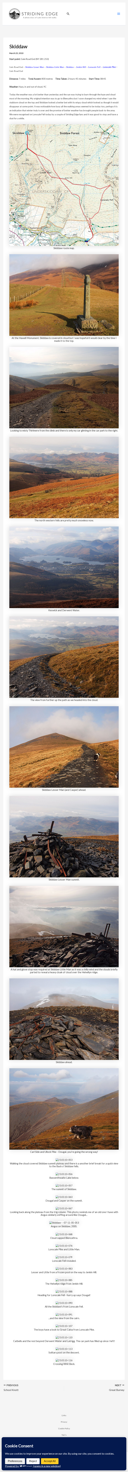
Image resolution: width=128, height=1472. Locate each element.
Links (64, 1415)
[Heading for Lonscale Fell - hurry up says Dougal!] (64, 1291)
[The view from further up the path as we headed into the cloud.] (63, 656)
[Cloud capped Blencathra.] (64, 1234)
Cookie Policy (64, 1428)
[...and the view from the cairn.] (64, 1314)
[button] (68, 14)
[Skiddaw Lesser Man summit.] (63, 836)
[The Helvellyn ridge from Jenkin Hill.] (64, 1279)
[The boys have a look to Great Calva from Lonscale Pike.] (64, 1325)
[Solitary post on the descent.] (64, 1348)
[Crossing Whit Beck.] (64, 1360)
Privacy (64, 1422)
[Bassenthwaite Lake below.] (64, 1173)
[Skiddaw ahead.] (63, 1018)
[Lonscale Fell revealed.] (64, 1256)
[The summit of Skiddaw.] (64, 1185)
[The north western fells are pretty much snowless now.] (63, 477)
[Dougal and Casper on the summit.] (64, 1196)
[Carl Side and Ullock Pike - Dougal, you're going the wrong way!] (63, 1108)
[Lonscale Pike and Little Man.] (64, 1245)
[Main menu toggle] (118, 13)
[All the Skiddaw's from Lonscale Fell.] (64, 1302)
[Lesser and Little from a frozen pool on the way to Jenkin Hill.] (64, 1268)
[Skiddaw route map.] (63, 184)
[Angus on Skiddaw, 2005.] (64, 1222)
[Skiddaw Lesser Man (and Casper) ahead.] (63, 746)
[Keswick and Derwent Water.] (63, 567)
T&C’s (64, 1435)
